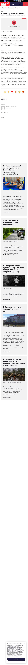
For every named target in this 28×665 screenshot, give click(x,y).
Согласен (16, 659)
